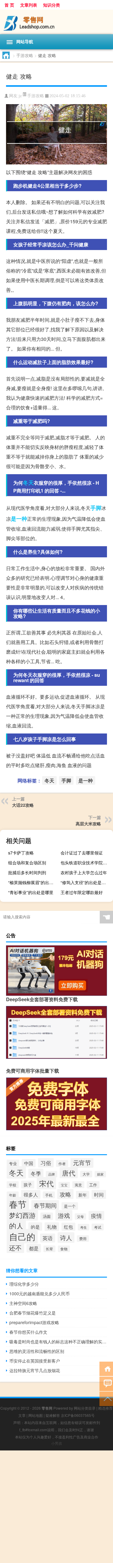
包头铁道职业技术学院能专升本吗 (86, 863)
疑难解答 (53, 1415)
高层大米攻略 (88, 824)
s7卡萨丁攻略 (21, 853)
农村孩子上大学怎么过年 (84, 872)
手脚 (95, 508)
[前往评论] (106, 1383)
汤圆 (47, 1216)
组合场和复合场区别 (27, 863)
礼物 (52, 1226)
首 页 (9, 5)
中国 (28, 1163)
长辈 (49, 1248)
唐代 (68, 1172)
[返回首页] (106, 1368)
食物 (63, 1248)
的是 (35, 1226)
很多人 (31, 1194)
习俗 (45, 1163)
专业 (13, 1163)
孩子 (28, 1185)
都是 (34, 1248)
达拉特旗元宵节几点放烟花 (34, 1370)
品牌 (51, 1174)
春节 (18, 1204)
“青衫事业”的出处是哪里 (30, 892)
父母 (80, 1216)
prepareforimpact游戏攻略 (34, 1322)
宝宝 (64, 1185)
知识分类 (51, 5)
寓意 (78, 1184)
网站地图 (35, 1415)
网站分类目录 (85, 1408)
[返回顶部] (106, 1398)
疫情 (96, 1215)
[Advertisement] (56, 1506)
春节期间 (45, 1205)
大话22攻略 (23, 805)
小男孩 (56, 1443)
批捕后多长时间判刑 (27, 872)
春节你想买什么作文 (28, 1332)
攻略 (65, 1194)
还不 (15, 1247)
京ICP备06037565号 (78, 1415)
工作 (93, 1185)
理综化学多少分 (24, 1284)
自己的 (22, 1236)
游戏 (64, 1215)
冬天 (28, 482)
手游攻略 (24, 55)
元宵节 (82, 1162)
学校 (12, 1184)
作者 (62, 1163)
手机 (48, 1194)
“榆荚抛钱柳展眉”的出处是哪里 (33, 882)
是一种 (19, 519)
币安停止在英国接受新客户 (34, 1361)
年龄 (12, 1194)
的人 (16, 1225)
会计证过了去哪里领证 (82, 853)
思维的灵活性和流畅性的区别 (36, 1351)
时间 (99, 1194)
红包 (68, 1227)
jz (20, 96)
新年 (82, 1195)
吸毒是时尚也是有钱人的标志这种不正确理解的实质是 (58, 1342)
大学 (86, 1174)
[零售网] (56, 22)
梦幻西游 (22, 1215)
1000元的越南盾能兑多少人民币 (39, 1293)
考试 (97, 1227)
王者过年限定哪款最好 (82, 892)
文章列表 (28, 5)
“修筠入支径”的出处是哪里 (85, 882)
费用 (82, 1238)
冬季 (36, 1173)
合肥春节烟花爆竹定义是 (32, 1313)
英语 (47, 1238)
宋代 (46, 1183)
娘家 (100, 1174)
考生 (83, 1227)
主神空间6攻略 (23, 1303)
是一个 (70, 1206)
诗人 (66, 1237)
